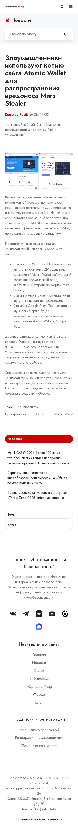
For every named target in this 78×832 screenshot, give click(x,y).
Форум (39, 694)
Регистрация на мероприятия (39, 737)
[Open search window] (62, 7)
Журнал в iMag (39, 686)
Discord (39, 414)
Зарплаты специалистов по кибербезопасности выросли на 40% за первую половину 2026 (37, 477)
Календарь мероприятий (39, 729)
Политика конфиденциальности (39, 819)
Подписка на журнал (39, 745)
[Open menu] (71, 7)
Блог (39, 702)
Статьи (39, 670)
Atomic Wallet (63, 414)
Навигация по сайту (39, 644)
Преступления (15, 414)
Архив (11, 525)
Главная (39, 654)
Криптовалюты (28, 407)
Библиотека (39, 678)
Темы (11, 514)
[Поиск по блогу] (66, 34)
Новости (39, 662)
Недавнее (15, 439)
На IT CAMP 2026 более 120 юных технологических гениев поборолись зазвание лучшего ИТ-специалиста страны (38, 457)
